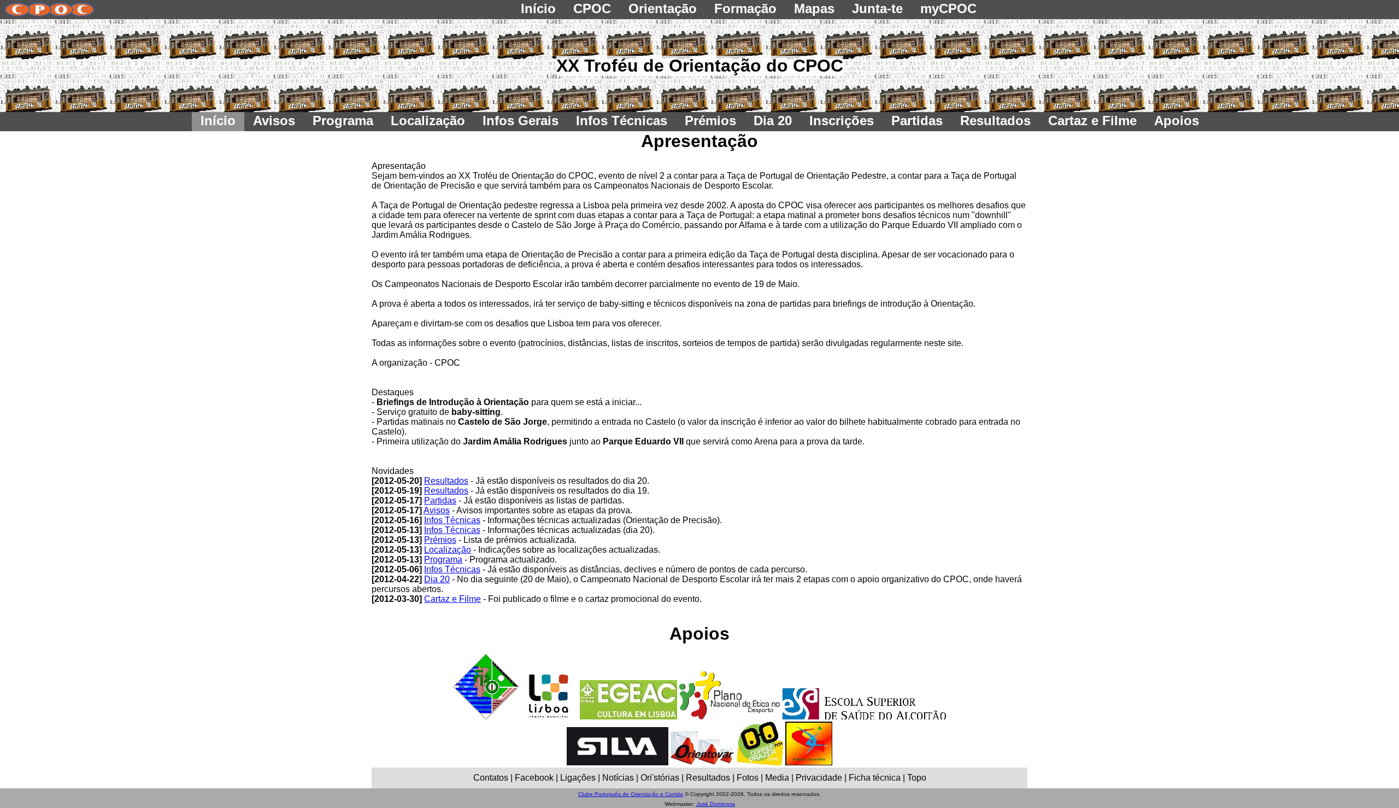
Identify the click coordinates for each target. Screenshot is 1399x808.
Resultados (446, 480)
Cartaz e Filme (452, 599)
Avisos (437, 510)
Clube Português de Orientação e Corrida (630, 794)
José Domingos (715, 804)
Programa (443, 559)
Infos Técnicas (452, 520)
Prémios (440, 539)
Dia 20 (437, 579)
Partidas (440, 500)
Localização (447, 549)
